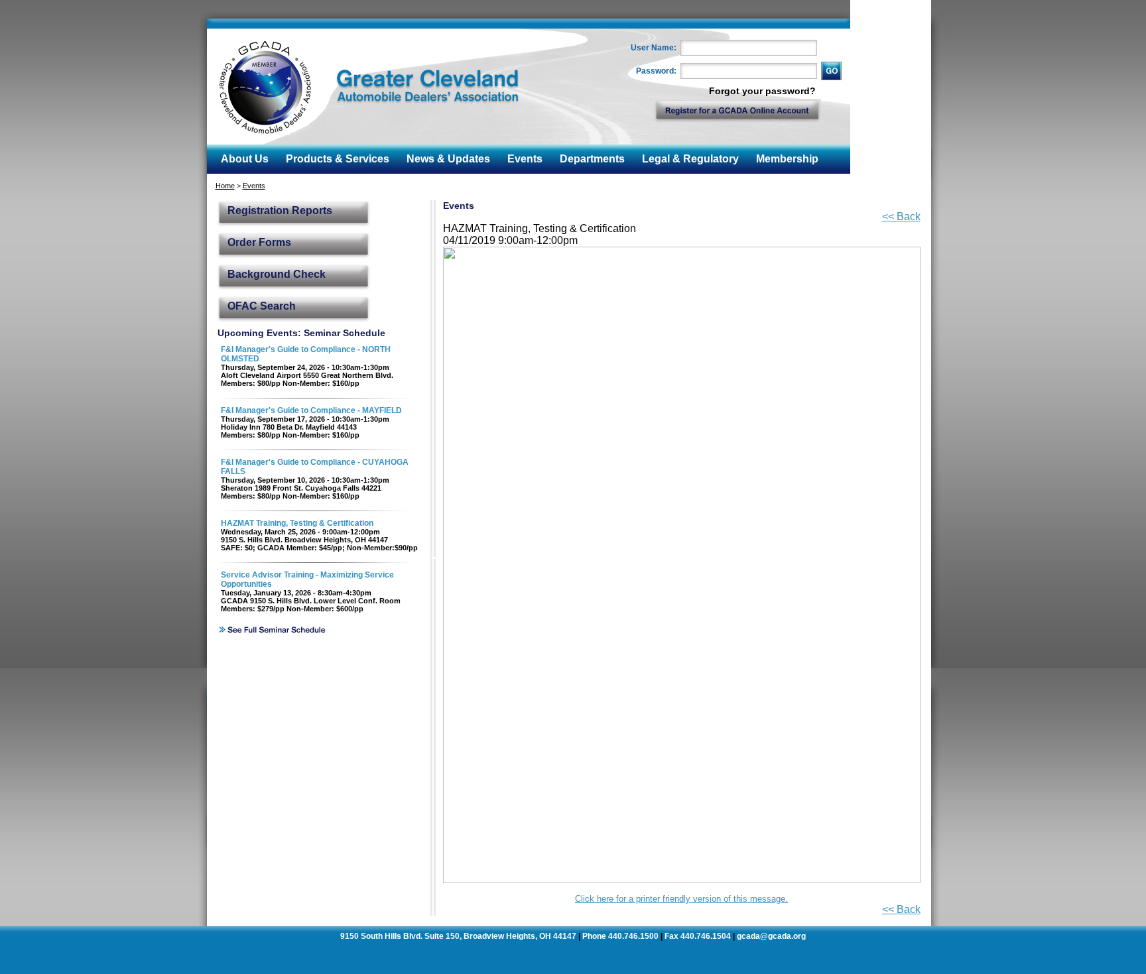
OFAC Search (261, 306)
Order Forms (259, 242)
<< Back (901, 216)
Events (254, 186)
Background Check (276, 274)
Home (225, 186)
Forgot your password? (762, 91)
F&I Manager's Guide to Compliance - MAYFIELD (311, 410)
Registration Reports (279, 210)
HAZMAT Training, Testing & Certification (297, 523)
